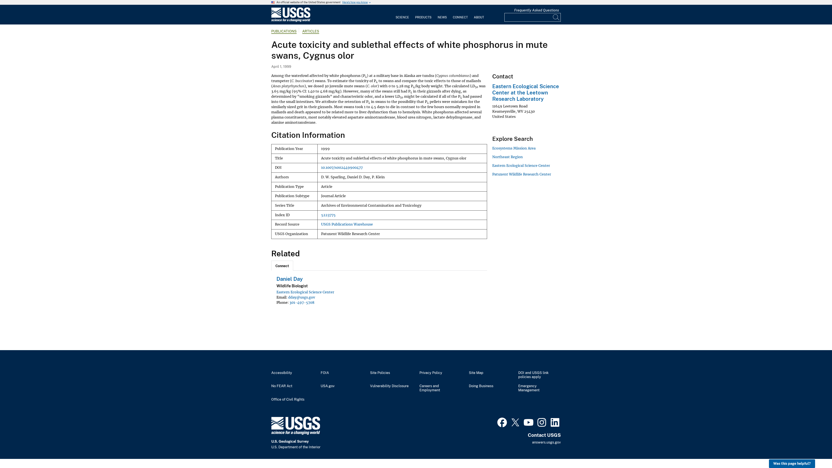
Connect (460, 17)
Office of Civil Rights (287, 399)
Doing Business (481, 386)
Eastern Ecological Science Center (305, 292)
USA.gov (328, 386)
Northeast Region (507, 157)
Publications (284, 31)
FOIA (325, 373)
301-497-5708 (301, 302)
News (442, 17)
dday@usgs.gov (301, 297)
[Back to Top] (816, 452)
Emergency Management (529, 388)
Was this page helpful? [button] (792, 464)
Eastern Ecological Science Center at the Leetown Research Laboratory (525, 92)
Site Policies (380, 373)
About (479, 17)
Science (402, 17)
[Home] (290, 21)
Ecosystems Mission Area (514, 148)
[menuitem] (402, 14)
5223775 (328, 215)
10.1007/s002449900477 (342, 168)
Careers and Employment (429, 388)
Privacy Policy (430, 373)
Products (423, 17)
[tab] (282, 266)
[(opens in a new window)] (502, 422)
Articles (310, 31)
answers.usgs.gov (546, 442)
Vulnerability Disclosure (389, 386)
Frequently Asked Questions (536, 10)
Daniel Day (289, 279)
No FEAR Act (281, 386)
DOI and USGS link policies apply (533, 375)
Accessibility (281, 373)
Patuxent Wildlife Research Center (521, 174)
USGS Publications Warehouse (347, 224)
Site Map (476, 373)
